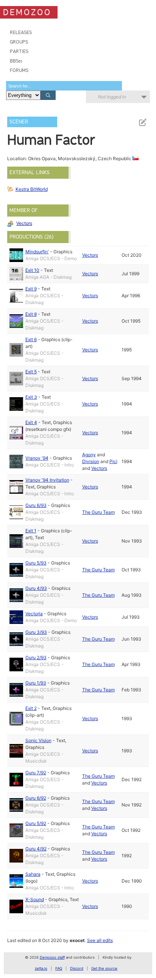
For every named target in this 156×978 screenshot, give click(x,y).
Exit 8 (31, 314)
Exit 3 (31, 397)
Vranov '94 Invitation (47, 480)
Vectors (24, 223)
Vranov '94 (36, 458)
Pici (113, 461)
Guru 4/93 (36, 588)
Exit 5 (31, 371)
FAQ (58, 968)
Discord (76, 968)
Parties (19, 51)
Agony (89, 454)
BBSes (16, 61)
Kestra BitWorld (32, 189)
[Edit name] (142, 122)
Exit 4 (31, 422)
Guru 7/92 (35, 772)
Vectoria (34, 613)
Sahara (33, 874)
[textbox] (64, 85)
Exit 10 (32, 270)
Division (90, 461)
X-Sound (34, 899)
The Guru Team (98, 512)
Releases (21, 32)
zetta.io (41, 968)
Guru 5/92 (35, 823)
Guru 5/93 (36, 563)
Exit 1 (30, 530)
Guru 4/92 (36, 849)
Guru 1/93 (35, 683)
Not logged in (112, 97)
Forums (19, 70)
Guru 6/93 (36, 505)
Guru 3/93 (36, 632)
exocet (77, 940)
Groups (19, 42)
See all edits (100, 940)
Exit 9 (31, 289)
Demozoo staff (52, 957)
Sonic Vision (38, 740)
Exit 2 (31, 708)
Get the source (104, 968)
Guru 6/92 (35, 798)
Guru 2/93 (36, 657)
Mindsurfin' (37, 251)
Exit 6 (31, 339)
